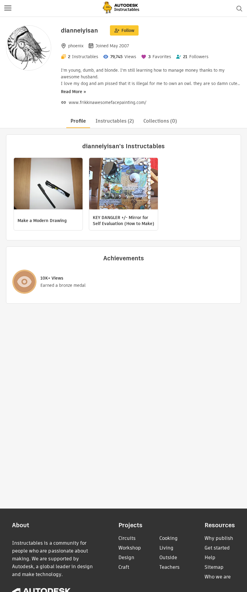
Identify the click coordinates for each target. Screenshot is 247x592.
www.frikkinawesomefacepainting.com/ (107, 102)
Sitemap (214, 567)
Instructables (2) (114, 120)
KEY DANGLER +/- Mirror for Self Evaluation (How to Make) (123, 221)
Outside (168, 557)
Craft (123, 567)
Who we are (218, 576)
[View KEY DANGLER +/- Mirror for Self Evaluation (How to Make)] (123, 184)
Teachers (169, 567)
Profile (78, 120)
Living (166, 547)
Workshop (129, 547)
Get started (217, 547)
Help (210, 557)
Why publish (219, 538)
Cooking (168, 538)
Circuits (127, 538)
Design (126, 557)
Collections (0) (160, 120)
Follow (127, 30)
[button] (7, 8)
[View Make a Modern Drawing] (48, 184)
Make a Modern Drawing (42, 221)
